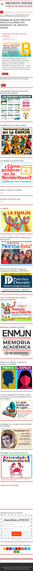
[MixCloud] (18, 551)
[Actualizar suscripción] (32, 30)
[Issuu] (15, 551)
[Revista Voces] (16, 4)
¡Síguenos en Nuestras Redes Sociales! (15, 545)
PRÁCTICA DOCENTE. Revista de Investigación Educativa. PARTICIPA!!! (14, 270)
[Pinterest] (16, 548)
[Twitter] (13, 548)
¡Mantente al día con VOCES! (11, 513)
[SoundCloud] (22, 548)
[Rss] (4, 548)
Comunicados (15, 40)
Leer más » (5, 73)
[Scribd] (29, 548)
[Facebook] (10, 548)
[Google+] (7, 548)
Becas (9, 40)
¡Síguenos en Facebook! (9, 485)
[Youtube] (19, 548)
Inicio (1, 15)
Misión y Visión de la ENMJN (11, 190)
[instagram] (25, 548)
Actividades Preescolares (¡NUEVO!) (14, 453)
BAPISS (5, 40)
